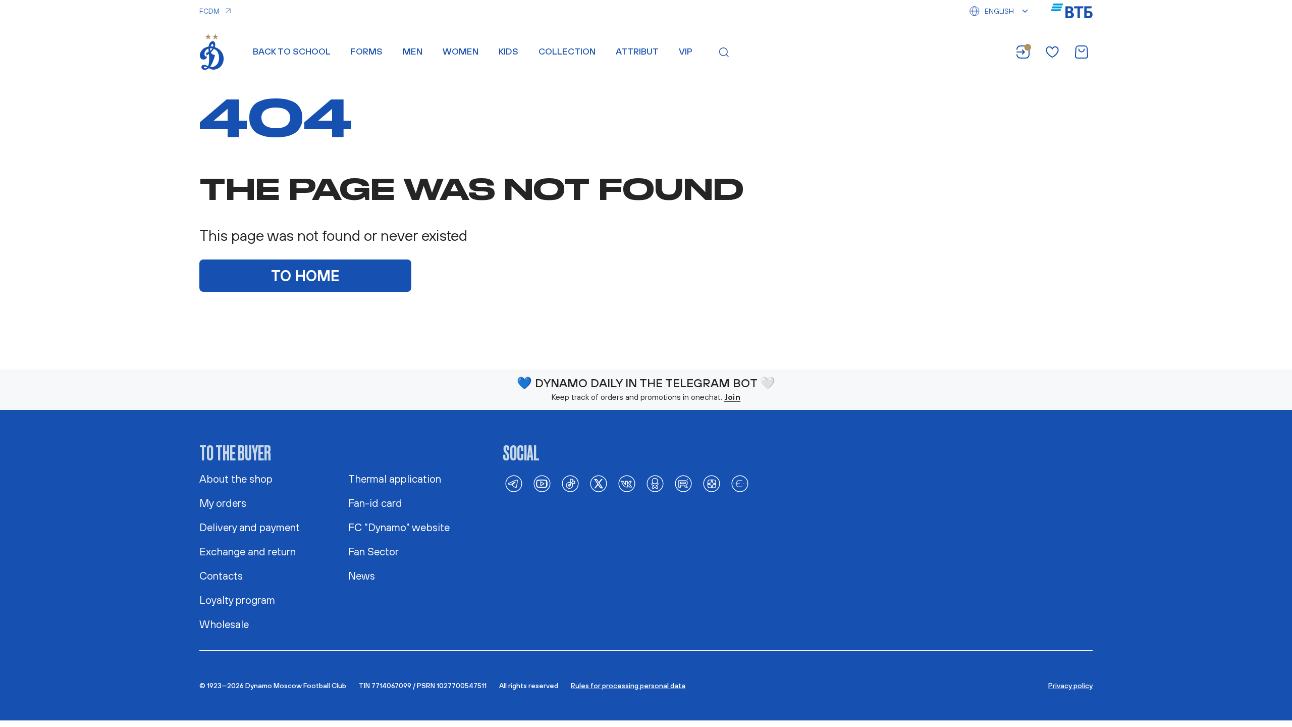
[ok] (655, 484)
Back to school (292, 51)
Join (732, 396)
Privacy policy (1070, 686)
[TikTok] (570, 484)
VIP (685, 51)
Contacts (221, 575)
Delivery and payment (249, 527)
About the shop (236, 479)
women (460, 51)
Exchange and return (247, 551)
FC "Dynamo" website (399, 527)
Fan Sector (373, 551)
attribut (637, 51)
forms (367, 51)
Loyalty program (237, 600)
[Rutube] (683, 484)
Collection (567, 51)
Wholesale (224, 624)
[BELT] (740, 484)
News (361, 575)
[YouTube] (542, 484)
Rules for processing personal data (628, 686)
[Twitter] (598, 484)
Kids (508, 51)
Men (412, 51)
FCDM (209, 11)
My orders (222, 503)
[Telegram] (514, 484)
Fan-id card (375, 503)
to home (305, 275)
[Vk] (627, 484)
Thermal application (394, 479)
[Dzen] (712, 484)
